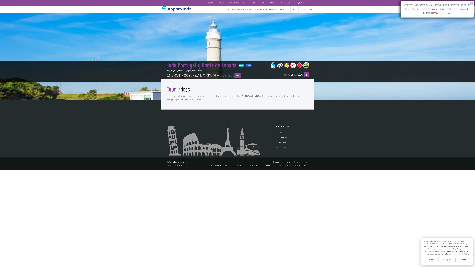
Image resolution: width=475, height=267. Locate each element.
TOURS (289, 162)
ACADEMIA (254, 3)
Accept (463, 260)
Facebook (282, 133)
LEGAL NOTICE (237, 166)
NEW (228, 9)
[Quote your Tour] (306, 74)
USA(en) (303, 3)
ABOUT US (273, 9)
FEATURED (263, 9)
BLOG (245, 3)
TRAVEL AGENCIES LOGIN (269, 3)
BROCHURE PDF (238, 9)
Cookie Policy (463, 254)
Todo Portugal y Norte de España (202, 65)
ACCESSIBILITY (267, 166)
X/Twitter (282, 143)
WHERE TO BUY (252, 9)
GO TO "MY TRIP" (234, 3)
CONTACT (283, 9)
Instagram (283, 138)
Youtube (283, 147)
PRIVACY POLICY (253, 166)
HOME (269, 162)
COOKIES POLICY (283, 166)
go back (242, 65)
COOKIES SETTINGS (301, 166)
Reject (431, 260)
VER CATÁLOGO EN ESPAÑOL (215, 3)
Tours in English (286, 3)
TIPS (298, 162)
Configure (447, 260)
